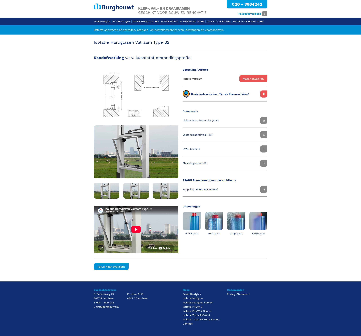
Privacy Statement (238, 294)
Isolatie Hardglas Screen (146, 21)
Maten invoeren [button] (253, 78)
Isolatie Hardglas (121, 21)
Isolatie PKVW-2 (169, 21)
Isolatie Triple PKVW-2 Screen (248, 21)
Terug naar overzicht (111, 266)
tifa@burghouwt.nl (107, 306)
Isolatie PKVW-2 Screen (192, 21)
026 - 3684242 (247, 4)
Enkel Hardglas (102, 21)
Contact (187, 323)
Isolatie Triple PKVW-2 (218, 21)
